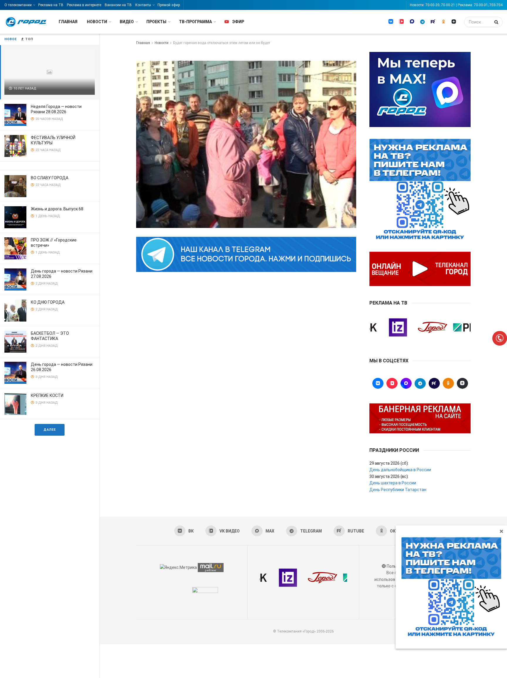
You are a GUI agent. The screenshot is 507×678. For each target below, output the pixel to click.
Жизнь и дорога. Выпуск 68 (57, 209)
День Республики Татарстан (397, 489)
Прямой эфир (169, 5)
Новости (97, 21)
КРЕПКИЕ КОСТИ (47, 395)
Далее (49, 430)
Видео (127, 21)
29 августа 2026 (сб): (388, 463)
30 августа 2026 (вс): (388, 476)
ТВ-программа (195, 21)
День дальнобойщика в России (400, 469)
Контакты (143, 5)
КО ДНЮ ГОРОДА (48, 302)
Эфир (238, 21)
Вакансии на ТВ (118, 5)
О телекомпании (18, 5)
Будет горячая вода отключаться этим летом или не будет (221, 43)
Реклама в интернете (84, 5)
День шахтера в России (392, 483)
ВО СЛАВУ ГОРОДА (49, 177)
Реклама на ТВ (50, 5)
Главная (68, 21)
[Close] (501, 531)
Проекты (156, 21)
